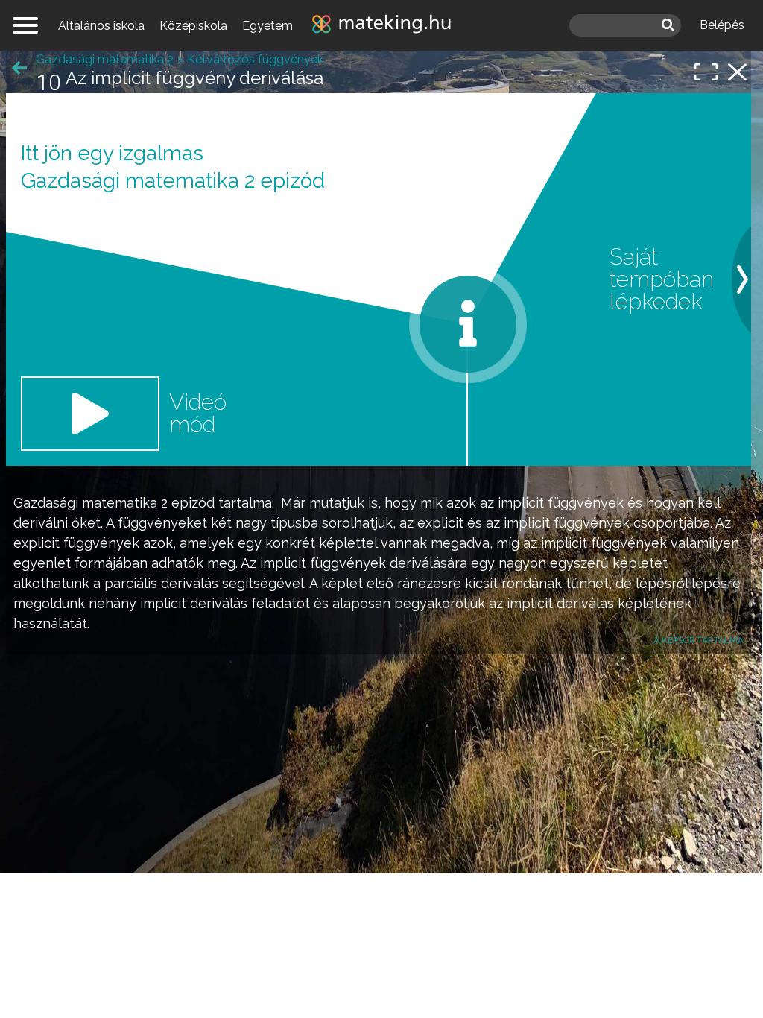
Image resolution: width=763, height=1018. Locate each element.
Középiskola (193, 26)
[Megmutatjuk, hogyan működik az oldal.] (468, 324)
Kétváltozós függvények (255, 59)
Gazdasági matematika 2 (90, 502)
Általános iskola (101, 26)
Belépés (722, 25)
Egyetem (267, 26)
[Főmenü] (25, 25)
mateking (381, 25)
